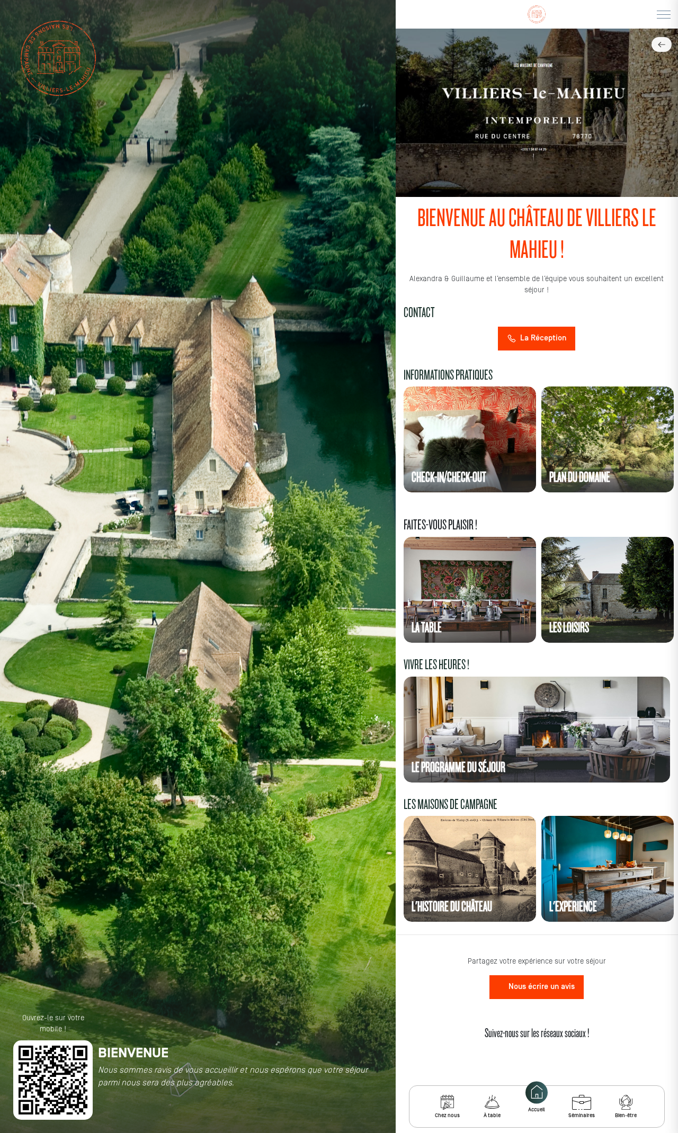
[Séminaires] (581, 1102)
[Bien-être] (626, 1102)
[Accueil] (536, 1093)
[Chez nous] (447, 1102)
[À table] (492, 1102)
